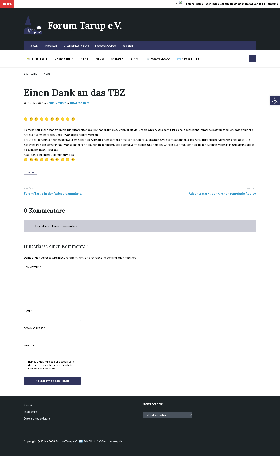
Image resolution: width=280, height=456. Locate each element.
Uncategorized (79, 103)
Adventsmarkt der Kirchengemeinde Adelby (222, 193)
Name (28, 311)
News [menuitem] (84, 58)
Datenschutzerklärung (37, 418)
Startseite (30, 73)
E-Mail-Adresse (34, 328)
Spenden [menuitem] (117, 58)
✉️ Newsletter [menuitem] (188, 58)
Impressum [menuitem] (51, 45)
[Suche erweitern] (252, 58)
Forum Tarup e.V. (85, 25)
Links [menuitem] (135, 58)
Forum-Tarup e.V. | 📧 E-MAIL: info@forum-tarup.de (88, 441)
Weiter (251, 188)
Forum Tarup (57, 103)
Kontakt (29, 405)
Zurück (28, 188)
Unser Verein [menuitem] (64, 58)
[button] (275, 100)
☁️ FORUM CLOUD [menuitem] (158, 58)
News (47, 73)
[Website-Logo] (33, 33)
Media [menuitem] (100, 58)
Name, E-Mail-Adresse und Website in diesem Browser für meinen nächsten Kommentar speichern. (51, 365)
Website (29, 345)
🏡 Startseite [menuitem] (37, 58)
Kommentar (32, 267)
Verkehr (30, 172)
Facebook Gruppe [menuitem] (105, 45)
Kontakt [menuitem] (34, 45)
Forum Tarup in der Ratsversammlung (53, 193)
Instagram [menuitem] (128, 45)
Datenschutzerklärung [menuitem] (76, 45)
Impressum (30, 412)
